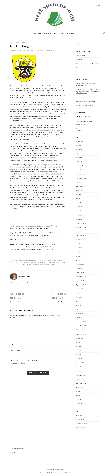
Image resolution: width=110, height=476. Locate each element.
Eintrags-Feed (80, 419)
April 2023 (79, 305)
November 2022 (81, 326)
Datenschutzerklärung (17, 448)
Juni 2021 (78, 395)
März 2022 (79, 358)
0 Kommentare (50, 50)
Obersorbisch (14, 302)
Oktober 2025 (80, 182)
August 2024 (80, 239)
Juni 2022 (79, 346)
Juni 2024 (79, 248)
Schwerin (34, 264)
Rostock (28, 264)
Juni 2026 (79, 149)
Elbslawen (33, 260)
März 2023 (79, 309)
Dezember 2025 (81, 174)
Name (12, 344)
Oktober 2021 (80, 379)
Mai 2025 (78, 203)
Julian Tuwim (61, 302)
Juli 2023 (78, 293)
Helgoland (79, 72)
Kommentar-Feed (81, 423)
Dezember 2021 (80, 371)
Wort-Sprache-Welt (57, 469)
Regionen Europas (27, 42)
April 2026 (79, 157)
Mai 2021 (78, 399)
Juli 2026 (78, 145)
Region (23, 264)
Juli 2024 (78, 244)
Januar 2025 (79, 219)
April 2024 (79, 256)
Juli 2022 (78, 342)
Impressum (70, 33)
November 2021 (80, 375)
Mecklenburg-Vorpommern (28, 262)
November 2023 (81, 276)
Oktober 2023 (80, 280)
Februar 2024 (80, 264)
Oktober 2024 (80, 231)
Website (12, 356)
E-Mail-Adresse (15, 350)
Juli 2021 (78, 391)
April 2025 (79, 207)
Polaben (45, 155)
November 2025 (81, 178)
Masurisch (90, 105)
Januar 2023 (79, 317)
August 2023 (80, 289)
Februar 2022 (80, 363)
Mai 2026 (78, 153)
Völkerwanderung (44, 264)
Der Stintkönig (90, 97)
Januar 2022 (79, 367)
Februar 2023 (80, 313)
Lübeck (61, 260)
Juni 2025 (78, 198)
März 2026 (79, 161)
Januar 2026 (79, 170)
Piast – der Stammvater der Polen (86, 68)
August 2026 (80, 141)
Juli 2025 (78, 194)
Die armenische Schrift (83, 55)
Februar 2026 (80, 166)
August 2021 (79, 387)
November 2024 (81, 227)
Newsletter (58, 33)
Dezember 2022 (81, 322)
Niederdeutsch (50, 262)
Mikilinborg (41, 262)
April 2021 (79, 404)
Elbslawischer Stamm (44, 260)
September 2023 (81, 285)
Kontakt (47, 33)
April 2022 (79, 354)
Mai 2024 (78, 252)
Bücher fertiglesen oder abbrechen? (87, 63)
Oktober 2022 (80, 330)
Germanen (55, 260)
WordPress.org (80, 427)
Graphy (59, 472)
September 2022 (81, 334)
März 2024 (79, 260)
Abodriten (17, 260)
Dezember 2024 (81, 223)
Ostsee (58, 262)
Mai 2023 (78, 301)
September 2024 (81, 235)
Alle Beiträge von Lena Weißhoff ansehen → (24, 283)
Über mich (37, 33)
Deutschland (25, 260)
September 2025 (81, 186)
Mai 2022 (78, 350)
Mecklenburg (14, 42)
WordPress (48, 472)
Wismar (53, 264)
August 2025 (79, 190)
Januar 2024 (79, 268)
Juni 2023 (79, 297)
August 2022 (80, 338)
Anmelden (79, 415)
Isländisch (79, 59)
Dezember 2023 (81, 272)
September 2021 (81, 383)
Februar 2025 (80, 215)
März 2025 (79, 211)
